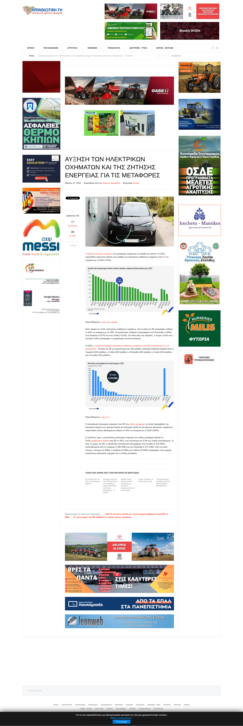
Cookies (132, 709)
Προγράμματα (106, 705)
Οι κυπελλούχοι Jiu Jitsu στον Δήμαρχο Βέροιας (92, 481)
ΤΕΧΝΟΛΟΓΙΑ (114, 48)
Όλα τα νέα (99, 709)
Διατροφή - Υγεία (154, 705)
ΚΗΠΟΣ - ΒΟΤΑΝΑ (164, 48)
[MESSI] (41, 238)
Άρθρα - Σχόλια (86, 709)
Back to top (36, 691)
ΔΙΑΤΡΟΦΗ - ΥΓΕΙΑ (138, 48)
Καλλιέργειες (93, 705)
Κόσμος (136, 183)
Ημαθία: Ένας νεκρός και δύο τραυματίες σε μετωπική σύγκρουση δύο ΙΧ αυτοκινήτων (128, 484)
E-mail (72, 236)
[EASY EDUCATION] (41, 169)
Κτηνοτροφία (80, 705)
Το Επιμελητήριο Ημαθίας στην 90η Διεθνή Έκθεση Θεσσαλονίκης (163, 482)
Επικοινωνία (158, 709)
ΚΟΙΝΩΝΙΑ (92, 48)
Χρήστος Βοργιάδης (111, 183)
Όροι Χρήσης (121, 709)
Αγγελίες (109, 709)
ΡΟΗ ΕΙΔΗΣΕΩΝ (50, 48)
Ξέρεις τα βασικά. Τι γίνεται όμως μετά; (146, 480)
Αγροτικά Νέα (67, 705)
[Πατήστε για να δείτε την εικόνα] (129, 222)
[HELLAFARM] (41, 77)
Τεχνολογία (140, 705)
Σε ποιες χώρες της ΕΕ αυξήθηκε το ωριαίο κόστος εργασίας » (103, 517)
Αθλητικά (177, 705)
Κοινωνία (129, 705)
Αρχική (55, 705)
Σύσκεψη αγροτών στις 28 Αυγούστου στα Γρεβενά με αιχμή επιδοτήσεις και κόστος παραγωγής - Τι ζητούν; (110, 486)
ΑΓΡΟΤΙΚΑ (72, 48)
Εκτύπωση (72, 226)
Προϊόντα (167, 705)
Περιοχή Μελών (144, 709)
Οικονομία (119, 705)
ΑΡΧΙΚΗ (30, 48)
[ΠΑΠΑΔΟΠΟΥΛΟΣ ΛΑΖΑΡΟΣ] (41, 124)
